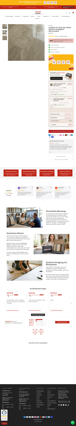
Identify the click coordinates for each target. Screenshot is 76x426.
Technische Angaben (61, 159)
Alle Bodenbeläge (9, 16)
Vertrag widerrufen (51, 408)
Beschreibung (61, 156)
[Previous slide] (4, 303)
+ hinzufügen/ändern (68, 117)
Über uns (49, 391)
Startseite (50, 25)
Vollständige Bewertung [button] (13, 310)
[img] (10, 293)
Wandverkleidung (66, 16)
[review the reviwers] (32, 187)
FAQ (48, 406)
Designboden (26, 16)
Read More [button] (38, 197)
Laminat (32, 16)
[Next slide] (72, 303)
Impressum (49, 397)
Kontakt (49, 393)
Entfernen (52, 106)
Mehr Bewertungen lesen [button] (38, 314)
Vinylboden (17, 16)
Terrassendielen (55, 16)
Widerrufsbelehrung (51, 400)
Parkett (39, 16)
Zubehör (38, 18)
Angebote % (46, 16)
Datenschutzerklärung (51, 402)
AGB (48, 398)
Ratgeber (49, 404)
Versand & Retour (51, 394)
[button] (52, 36)
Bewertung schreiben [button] (62, 322)
